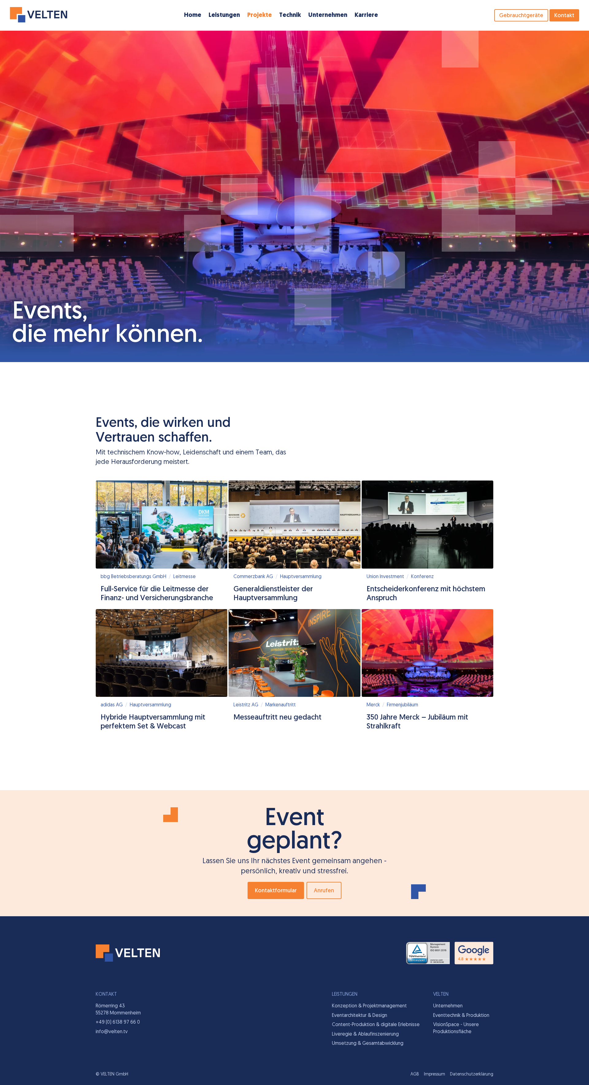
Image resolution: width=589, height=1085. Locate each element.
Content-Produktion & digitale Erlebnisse (376, 1024)
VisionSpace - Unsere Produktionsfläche (456, 1028)
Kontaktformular (276, 891)
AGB (414, 1074)
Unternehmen (327, 15)
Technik (290, 15)
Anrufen (324, 891)
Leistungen (224, 15)
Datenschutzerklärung (471, 1074)
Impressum (434, 1074)
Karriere (366, 15)
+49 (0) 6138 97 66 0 (118, 1022)
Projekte (259, 15)
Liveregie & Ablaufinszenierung (365, 1034)
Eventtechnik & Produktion (461, 1015)
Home (192, 15)
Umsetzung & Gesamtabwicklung (367, 1043)
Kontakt (564, 16)
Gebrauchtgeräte (521, 16)
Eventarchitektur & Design (359, 1015)
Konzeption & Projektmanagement (369, 1006)
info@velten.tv (112, 1031)
